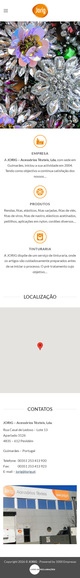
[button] (5, 10)
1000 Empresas (66, 561)
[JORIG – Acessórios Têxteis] (40, 10)
